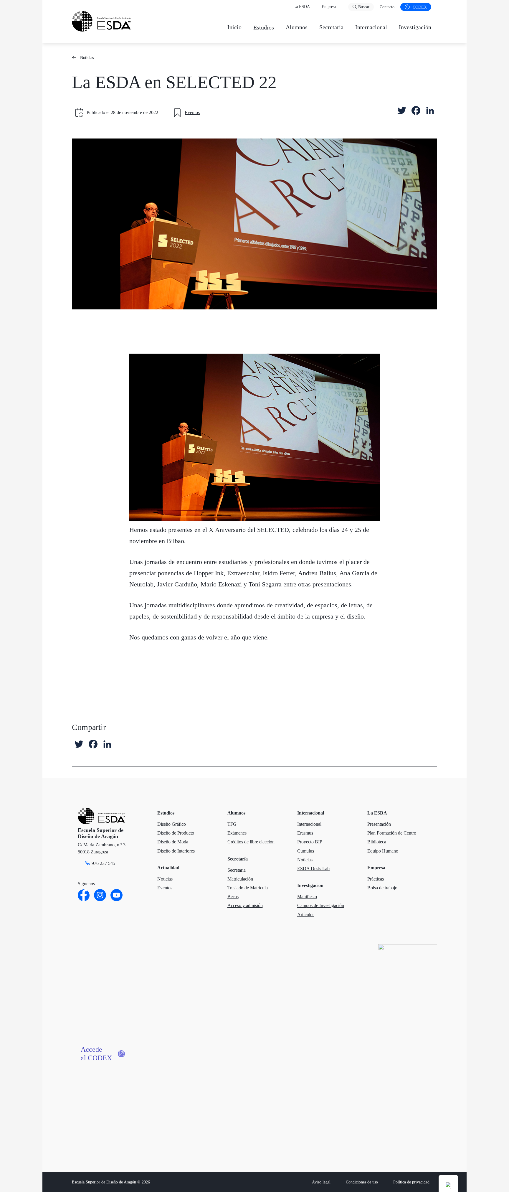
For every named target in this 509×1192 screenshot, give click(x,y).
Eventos (192, 112)
